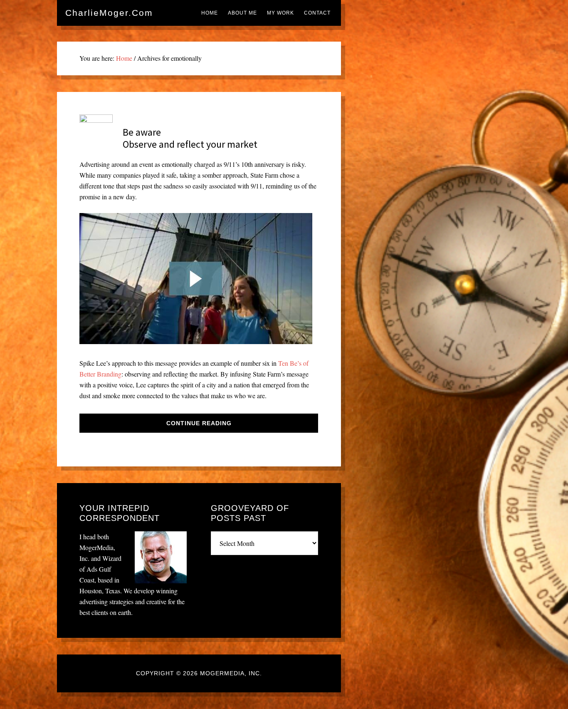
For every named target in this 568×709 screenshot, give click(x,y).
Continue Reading (199, 423)
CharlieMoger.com (109, 12)
